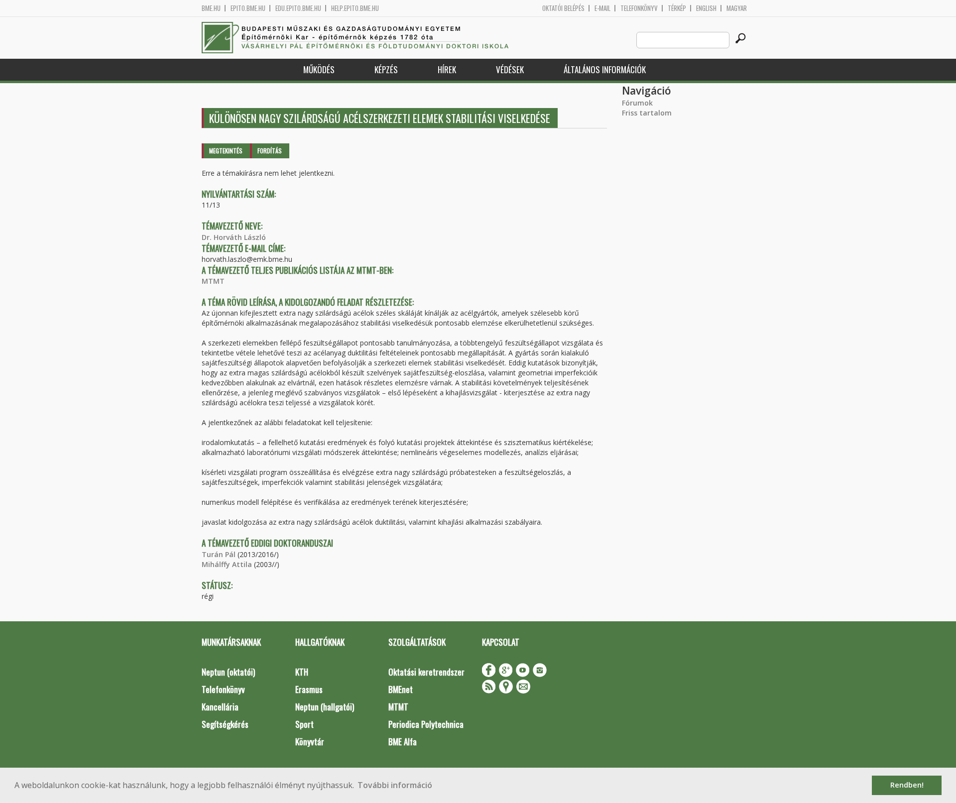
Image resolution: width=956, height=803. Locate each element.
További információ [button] (395, 785)
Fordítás (269, 150)
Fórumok (637, 103)
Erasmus (309, 689)
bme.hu (211, 8)
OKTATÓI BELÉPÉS (563, 8)
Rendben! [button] (907, 785)
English (706, 8)
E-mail (602, 8)
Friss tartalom (647, 112)
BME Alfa (402, 741)
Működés (319, 69)
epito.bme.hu (248, 8)
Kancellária (220, 706)
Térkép (677, 8)
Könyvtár (309, 741)
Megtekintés (225, 150)
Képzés (386, 69)
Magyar (736, 8)
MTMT (213, 281)
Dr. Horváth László (234, 237)
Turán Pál (219, 554)
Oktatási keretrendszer (426, 672)
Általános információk (605, 69)
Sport (304, 724)
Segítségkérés (225, 724)
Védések (510, 69)
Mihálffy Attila (227, 564)
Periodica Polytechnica (426, 724)
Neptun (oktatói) (228, 672)
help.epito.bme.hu (355, 8)
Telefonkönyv (639, 8)
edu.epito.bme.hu (298, 8)
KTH (301, 672)
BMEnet (400, 689)
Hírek (447, 69)
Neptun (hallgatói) (324, 706)
